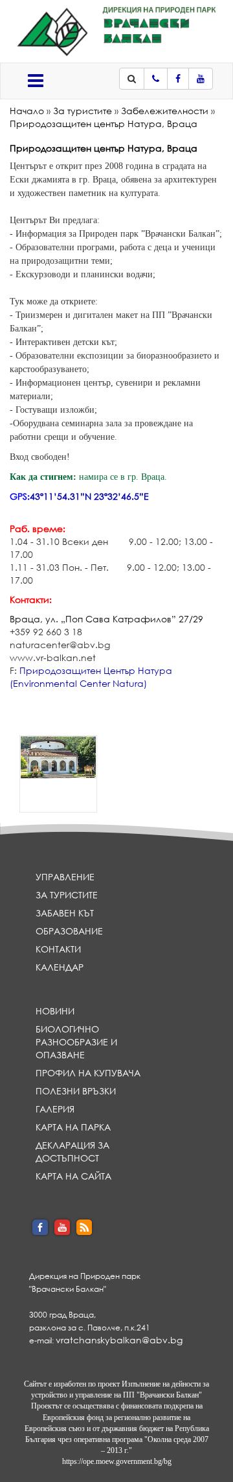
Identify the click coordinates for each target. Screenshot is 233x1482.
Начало (27, 110)
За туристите (82, 110)
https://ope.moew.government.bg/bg (117, 1461)
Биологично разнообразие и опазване (76, 1042)
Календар (59, 967)
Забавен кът (65, 913)
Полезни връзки (76, 1091)
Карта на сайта (73, 1176)
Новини (55, 1011)
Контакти (58, 949)
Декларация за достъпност (72, 1151)
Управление (65, 877)
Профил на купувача (88, 1073)
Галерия (55, 1109)
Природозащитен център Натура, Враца (103, 123)
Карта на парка (73, 1127)
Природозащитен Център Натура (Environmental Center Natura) (91, 676)
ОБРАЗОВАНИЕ (69, 931)
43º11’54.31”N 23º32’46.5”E (89, 496)
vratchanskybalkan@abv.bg (119, 1340)
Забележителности (164, 110)
